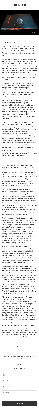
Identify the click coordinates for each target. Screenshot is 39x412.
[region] (19, 22)
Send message (19, 404)
